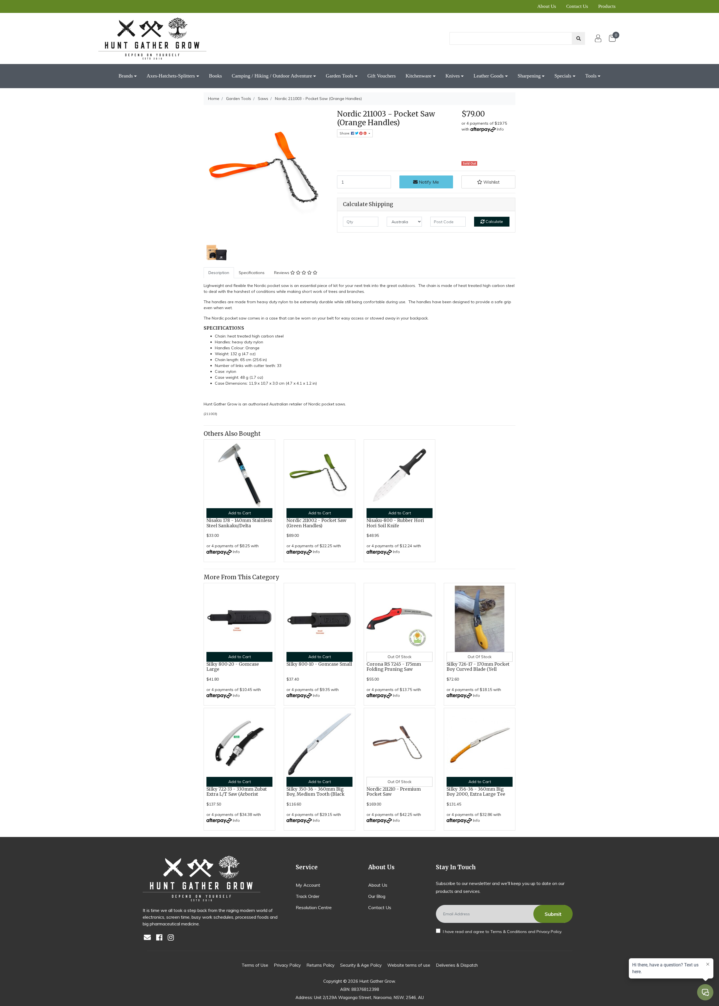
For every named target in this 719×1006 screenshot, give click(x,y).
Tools (591, 76)
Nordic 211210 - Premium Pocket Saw (394, 791)
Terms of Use (255, 965)
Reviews (282, 272)
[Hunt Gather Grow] (152, 38)
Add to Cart (239, 512)
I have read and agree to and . (502, 931)
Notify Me (428, 182)
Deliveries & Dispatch (457, 965)
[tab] (219, 272)
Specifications (252, 272)
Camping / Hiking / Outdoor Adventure (272, 76)
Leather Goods (489, 76)
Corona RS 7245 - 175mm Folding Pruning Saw (394, 666)
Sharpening (529, 76)
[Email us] (149, 937)
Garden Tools (339, 76)
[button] (488, 181)
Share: (345, 133)
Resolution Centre (314, 907)
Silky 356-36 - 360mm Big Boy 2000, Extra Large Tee (476, 791)
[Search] (578, 38)
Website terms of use (408, 965)
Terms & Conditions (508, 931)
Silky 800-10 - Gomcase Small (319, 664)
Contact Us (577, 6)
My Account (308, 885)
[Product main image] (266, 172)
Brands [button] (126, 76)
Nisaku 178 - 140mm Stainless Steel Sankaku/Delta (239, 523)
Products (607, 6)
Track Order (307, 896)
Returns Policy (320, 965)
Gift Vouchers (381, 76)
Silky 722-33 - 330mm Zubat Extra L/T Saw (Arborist (236, 791)
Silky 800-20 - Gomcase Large (232, 666)
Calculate (493, 221)
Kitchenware (418, 76)
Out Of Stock (399, 656)
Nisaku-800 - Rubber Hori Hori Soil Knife (395, 523)
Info (500, 129)
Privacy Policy (548, 931)
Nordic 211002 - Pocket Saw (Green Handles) (316, 523)
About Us (546, 6)
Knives (452, 76)
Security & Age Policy (361, 965)
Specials (562, 76)
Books (215, 76)
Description (218, 272)
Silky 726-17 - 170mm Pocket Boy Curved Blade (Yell (478, 666)
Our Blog (376, 896)
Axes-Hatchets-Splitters (171, 76)
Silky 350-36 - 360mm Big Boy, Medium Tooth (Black (315, 791)
